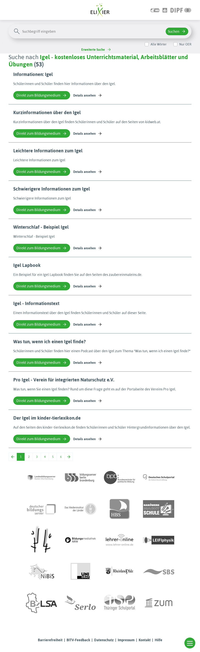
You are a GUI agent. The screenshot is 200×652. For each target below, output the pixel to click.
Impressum (126, 640)
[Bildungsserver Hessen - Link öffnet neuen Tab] (41, 540)
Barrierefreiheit (50, 640)
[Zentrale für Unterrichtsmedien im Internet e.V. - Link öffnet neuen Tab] (158, 603)
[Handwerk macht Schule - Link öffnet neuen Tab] (158, 509)
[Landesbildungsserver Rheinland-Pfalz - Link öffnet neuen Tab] (119, 571)
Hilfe (158, 640)
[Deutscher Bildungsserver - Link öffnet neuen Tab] (41, 509)
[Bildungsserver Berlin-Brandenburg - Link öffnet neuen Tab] (80, 477)
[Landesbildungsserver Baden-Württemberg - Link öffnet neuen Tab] (41, 477)
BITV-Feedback (78, 640)
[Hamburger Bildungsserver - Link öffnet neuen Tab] (119, 509)
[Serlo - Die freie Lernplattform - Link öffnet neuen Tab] (80, 603)
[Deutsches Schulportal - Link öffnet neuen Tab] (158, 477)
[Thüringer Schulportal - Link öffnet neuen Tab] (119, 603)
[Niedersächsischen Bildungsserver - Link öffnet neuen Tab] (41, 571)
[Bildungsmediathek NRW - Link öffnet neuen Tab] (80, 540)
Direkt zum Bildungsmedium (38, 95)
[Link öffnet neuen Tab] (181, 10)
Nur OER (185, 44)
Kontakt (145, 640)
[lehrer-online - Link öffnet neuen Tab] (119, 540)
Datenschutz (104, 640)
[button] (189, 643)
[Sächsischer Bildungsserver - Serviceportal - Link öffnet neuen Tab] (158, 571)
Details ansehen (84, 95)
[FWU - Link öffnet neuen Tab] (80, 509)
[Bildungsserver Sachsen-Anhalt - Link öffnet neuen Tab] (41, 603)
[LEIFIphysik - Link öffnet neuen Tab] (158, 540)
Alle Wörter (159, 44)
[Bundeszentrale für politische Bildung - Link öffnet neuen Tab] (119, 477)
